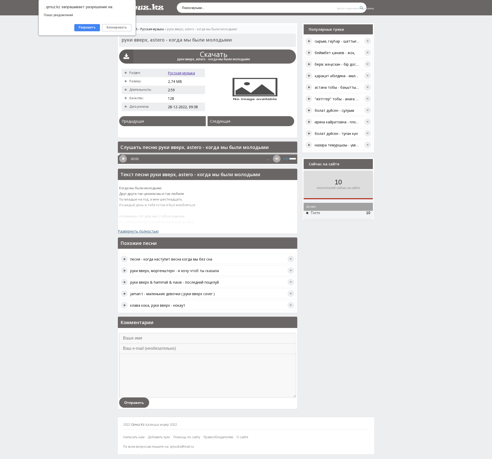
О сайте (242, 437)
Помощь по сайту (186, 437)
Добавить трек (159, 437)
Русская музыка (181, 73)
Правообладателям (218, 437)
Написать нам (134, 437)
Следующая (220, 121)
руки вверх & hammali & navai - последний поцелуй (174, 282)
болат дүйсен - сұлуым (334, 110)
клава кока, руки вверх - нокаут (157, 305)
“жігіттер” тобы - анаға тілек (339, 98)
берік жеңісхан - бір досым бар (341, 64)
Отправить (134, 403)
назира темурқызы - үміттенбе (341, 145)
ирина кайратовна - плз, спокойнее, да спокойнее (358, 121)
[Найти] (361, 8)
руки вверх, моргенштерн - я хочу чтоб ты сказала (174, 270)
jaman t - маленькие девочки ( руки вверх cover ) (172, 293)
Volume (277, 159)
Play (123, 159)
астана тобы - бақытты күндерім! (344, 87)
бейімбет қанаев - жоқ (335, 52)
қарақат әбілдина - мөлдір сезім (342, 75)
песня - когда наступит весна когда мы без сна (171, 259)
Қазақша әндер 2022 (161, 424)
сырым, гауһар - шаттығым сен (341, 41)
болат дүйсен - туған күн (336, 133)
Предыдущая (133, 121)
